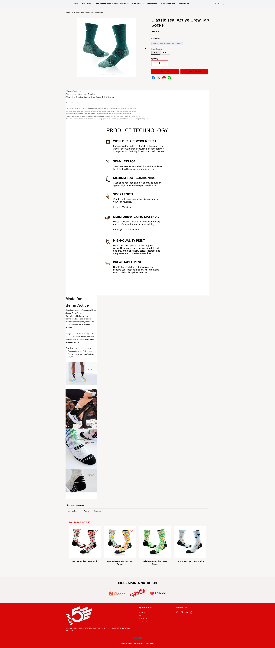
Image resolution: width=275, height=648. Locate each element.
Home (68, 13)
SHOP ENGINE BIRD (168, 4)
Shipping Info (143, 618)
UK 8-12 (165, 53)
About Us (142, 612)
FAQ (140, 615)
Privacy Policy (138, 643)
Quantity (154, 59)
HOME (75, 4)
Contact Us (143, 621)
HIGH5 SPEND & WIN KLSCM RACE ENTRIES (112, 4)
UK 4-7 (155, 53)
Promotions (155, 38)
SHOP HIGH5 (136, 4)
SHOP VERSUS (152, 4)
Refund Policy (149, 643)
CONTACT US (184, 4)
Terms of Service (127, 643)
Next (145, 47)
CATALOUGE (86, 4)
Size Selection (157, 49)
